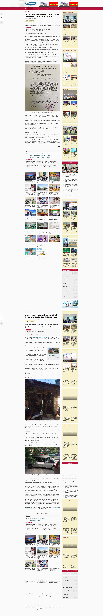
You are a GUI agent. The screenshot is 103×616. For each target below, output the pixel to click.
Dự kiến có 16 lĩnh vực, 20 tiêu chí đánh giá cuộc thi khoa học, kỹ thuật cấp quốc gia (42, 206)
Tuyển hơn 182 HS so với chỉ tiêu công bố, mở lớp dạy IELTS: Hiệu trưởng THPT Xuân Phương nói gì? (41, 165)
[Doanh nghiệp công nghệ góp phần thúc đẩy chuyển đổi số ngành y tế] (74, 260)
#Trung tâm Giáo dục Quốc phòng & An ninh (36, 155)
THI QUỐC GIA (65, 276)
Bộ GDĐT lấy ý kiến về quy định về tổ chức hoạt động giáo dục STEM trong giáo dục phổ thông (54, 206)
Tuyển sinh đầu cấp (67, 290)
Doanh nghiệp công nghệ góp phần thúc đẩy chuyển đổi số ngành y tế (74, 265)
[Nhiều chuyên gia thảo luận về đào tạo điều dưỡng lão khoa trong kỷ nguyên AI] (30, 225)
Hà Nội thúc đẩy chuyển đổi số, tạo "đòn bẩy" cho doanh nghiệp (70, 246)
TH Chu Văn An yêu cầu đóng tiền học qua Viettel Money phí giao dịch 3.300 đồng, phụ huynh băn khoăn (54, 232)
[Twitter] (1, 20)
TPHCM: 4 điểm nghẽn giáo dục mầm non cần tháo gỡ (74, 143)
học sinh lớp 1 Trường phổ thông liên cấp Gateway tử (41, 337)
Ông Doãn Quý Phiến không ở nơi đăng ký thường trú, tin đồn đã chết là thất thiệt (38, 29)
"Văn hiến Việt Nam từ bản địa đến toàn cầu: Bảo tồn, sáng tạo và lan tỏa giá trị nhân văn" (30, 181)
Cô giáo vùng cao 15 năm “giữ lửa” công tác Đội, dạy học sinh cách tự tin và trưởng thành (66, 229)
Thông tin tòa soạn (35, 0)
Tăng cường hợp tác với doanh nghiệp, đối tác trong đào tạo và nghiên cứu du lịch (69, 97)
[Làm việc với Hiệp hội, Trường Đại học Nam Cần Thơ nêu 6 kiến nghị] (74, 113)
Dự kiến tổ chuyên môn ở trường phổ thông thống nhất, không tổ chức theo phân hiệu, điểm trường (71, 180)
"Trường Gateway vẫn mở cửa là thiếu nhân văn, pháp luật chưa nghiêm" (37, 334)
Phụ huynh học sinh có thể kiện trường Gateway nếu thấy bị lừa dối (36, 332)
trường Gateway (55, 433)
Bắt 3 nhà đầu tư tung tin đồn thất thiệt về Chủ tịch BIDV (34, 30)
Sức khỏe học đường (61, 9)
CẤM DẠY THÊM (66, 279)
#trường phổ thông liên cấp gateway (35, 520)
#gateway (31, 518)
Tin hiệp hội (65, 89)
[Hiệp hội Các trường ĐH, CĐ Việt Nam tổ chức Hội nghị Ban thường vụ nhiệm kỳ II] (66, 103)
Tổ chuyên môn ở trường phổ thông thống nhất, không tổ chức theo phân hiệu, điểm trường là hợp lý (70, 20)
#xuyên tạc (38, 157)
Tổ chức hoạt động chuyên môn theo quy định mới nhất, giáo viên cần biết (42, 181)
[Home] (1, 14)
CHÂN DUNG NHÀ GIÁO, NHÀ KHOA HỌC (69, 51)
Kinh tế (73, 9)
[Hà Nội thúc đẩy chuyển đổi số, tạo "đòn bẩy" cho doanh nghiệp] (70, 242)
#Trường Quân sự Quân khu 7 (48, 155)
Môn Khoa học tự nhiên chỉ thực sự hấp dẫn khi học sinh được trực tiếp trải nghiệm (66, 218)
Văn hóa (69, 9)
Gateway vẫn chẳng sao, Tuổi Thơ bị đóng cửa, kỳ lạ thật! (53, 357)
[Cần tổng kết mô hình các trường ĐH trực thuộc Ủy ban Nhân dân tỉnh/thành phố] (66, 113)
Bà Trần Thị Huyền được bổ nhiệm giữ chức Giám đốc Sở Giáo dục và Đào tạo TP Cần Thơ (69, 59)
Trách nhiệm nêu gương (46, 9)
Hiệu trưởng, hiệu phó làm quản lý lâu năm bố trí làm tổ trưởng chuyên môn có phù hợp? (71, 175)
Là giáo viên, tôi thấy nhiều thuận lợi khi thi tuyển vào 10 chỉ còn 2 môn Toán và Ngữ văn (54, 244)
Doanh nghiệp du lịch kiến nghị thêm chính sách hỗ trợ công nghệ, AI (66, 255)
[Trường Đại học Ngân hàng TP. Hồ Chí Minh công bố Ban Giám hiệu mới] (74, 65)
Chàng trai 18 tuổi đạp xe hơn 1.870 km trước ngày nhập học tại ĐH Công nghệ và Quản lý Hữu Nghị (42, 245)
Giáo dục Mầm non (67, 125)
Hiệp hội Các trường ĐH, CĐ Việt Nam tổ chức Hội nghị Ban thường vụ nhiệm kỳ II (66, 108)
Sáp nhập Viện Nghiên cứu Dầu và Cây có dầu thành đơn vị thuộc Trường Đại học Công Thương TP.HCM (42, 232)
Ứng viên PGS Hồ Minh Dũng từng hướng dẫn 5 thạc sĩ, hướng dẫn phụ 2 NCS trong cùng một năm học (66, 82)
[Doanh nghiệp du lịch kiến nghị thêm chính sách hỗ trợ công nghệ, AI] (66, 250)
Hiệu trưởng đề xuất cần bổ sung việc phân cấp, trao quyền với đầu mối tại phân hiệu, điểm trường (66, 31)
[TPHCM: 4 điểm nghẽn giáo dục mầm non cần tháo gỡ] (74, 138)
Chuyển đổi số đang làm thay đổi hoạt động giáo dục (74, 106)
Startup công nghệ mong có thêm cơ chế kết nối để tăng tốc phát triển (74, 255)
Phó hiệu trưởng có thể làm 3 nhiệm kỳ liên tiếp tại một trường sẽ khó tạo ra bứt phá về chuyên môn (71, 195)
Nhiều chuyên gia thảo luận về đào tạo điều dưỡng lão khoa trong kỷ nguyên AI (30, 231)
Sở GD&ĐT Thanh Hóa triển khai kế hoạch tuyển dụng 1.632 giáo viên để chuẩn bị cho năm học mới (42, 257)
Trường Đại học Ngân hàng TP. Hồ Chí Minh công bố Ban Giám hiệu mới (74, 69)
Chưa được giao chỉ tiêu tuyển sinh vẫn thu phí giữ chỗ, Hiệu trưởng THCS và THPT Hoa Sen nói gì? (41, 161)
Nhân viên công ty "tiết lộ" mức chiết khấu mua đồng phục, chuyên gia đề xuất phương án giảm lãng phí (41, 166)
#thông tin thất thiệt (32, 157)
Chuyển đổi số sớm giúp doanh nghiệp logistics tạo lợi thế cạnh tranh (66, 265)
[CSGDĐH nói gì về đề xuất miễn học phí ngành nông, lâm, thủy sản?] (30, 200)
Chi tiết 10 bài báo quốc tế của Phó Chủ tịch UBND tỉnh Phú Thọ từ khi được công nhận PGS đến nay (66, 70)
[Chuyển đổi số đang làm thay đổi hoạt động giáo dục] (74, 103)
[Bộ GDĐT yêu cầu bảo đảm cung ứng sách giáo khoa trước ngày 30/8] (30, 238)
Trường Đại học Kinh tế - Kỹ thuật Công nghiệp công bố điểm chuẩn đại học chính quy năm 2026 (71, 190)
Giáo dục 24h (29, 9)
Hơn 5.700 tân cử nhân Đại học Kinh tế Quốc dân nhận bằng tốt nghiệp (30, 218)
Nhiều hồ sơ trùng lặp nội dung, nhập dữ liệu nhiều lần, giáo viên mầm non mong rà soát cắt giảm (66, 156)
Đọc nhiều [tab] (70, 162)
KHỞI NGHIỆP (65, 296)
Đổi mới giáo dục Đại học (68, 273)
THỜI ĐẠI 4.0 (65, 293)
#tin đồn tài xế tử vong (37, 518)
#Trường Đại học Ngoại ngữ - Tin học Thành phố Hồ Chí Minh (39, 153)
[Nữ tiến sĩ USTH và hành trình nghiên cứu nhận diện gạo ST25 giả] (74, 213)
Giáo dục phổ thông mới (68, 12)
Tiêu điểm (35, 9)
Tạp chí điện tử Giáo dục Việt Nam (42, 513)
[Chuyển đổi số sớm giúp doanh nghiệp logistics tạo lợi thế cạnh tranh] (66, 260)
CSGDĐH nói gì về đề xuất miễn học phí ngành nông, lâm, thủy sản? (30, 206)
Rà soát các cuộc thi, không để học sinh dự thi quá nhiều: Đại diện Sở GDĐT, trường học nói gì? (66, 43)
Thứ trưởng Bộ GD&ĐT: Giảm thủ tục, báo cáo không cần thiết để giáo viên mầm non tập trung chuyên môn (74, 156)
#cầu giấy (43, 518)
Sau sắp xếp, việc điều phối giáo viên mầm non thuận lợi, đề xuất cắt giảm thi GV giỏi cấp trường (66, 144)
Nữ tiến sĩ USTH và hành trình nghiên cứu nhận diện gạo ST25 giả (74, 218)
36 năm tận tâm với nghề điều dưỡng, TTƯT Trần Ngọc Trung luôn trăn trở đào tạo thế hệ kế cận (74, 230)
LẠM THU (65, 283)
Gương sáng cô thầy (67, 200)
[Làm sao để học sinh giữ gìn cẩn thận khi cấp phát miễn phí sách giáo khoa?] (54, 176)
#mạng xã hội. (49, 157)
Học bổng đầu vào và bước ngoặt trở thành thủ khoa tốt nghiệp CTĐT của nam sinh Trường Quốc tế (30, 194)
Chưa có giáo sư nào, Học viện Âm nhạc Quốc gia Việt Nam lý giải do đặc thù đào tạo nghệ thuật (42, 194)
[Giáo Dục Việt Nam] (31, 4)
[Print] (1, 22)
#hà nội (48, 518)
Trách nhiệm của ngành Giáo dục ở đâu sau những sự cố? (35, 331)
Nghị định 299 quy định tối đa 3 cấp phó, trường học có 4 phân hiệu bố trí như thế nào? (71, 185)
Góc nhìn (40, 9)
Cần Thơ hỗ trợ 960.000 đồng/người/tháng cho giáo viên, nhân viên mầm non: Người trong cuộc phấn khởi (69, 133)
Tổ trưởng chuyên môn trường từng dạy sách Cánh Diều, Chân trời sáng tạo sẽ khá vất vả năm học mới (30, 257)
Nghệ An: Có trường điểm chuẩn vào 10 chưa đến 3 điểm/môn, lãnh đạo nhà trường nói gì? (74, 31)
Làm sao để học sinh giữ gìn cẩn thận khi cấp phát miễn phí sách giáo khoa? (54, 181)
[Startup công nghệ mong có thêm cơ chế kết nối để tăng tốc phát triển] (74, 250)
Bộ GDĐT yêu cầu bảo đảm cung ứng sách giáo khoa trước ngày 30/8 (30, 244)
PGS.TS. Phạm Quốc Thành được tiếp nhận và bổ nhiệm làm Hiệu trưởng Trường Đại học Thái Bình (74, 82)
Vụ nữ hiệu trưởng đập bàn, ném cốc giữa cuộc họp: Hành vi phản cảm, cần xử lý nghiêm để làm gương (41, 162)
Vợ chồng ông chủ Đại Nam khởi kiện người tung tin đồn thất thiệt (36, 33)
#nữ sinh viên (44, 157)
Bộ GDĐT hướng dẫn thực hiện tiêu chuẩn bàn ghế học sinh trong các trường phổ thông (54, 193)
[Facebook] (1, 17)
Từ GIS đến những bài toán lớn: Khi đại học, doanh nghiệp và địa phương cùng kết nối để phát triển (54, 219)
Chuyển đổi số (66, 237)
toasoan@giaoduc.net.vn (74, 0)
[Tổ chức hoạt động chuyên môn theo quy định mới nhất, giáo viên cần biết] (42, 176)
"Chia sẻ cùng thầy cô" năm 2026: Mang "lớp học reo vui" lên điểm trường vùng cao (69, 208)
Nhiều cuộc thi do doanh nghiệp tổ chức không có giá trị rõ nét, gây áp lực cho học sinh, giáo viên (74, 43)
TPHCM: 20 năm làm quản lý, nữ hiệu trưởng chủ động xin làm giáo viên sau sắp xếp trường (42, 218)
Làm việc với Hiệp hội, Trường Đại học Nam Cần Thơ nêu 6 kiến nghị (74, 118)
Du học (55, 9)
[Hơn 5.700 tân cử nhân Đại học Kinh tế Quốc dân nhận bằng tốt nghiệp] (30, 212)
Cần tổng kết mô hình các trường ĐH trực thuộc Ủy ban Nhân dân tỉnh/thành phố (66, 118)
